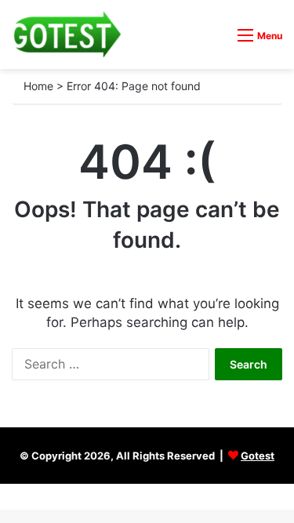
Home (38, 86)
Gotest (257, 455)
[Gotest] (67, 34)
